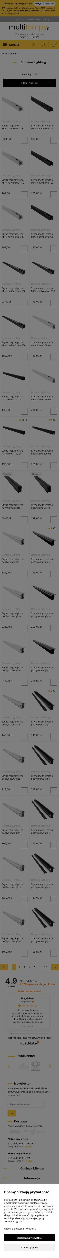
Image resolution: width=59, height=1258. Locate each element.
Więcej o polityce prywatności (20, 1228)
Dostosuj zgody (29, 1247)
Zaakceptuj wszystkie (29, 1237)
